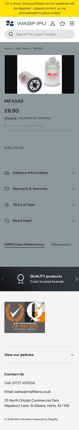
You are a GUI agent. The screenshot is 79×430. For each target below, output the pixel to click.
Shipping (10, 118)
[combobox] (39, 34)
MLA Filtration (23, 419)
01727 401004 (23, 383)
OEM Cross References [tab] (24, 244)
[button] (62, 23)
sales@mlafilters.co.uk (33, 391)
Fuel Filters (22, 48)
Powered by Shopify (45, 419)
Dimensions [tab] (61, 244)
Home (8, 48)
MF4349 (38, 48)
